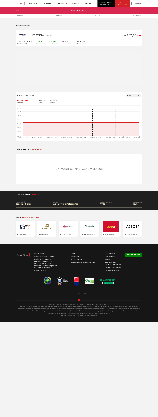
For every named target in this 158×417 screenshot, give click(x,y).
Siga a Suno (110, 256)
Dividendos (59, 16)
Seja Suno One (77, 259)
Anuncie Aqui (110, 262)
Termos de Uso (40, 270)
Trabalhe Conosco (113, 268)
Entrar (138, 3)
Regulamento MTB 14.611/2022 (83, 262)
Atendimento (110, 254)
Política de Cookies (42, 259)
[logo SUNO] (20, 3)
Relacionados (137, 16)
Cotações (19, 16)
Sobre (97, 16)
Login (73, 254)
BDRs (22, 25)
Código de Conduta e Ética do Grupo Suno (43, 262)
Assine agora (133, 255)
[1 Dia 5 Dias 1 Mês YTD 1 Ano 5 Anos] (134, 95)
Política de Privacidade (44, 256)
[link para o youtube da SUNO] (85, 293)
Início (17, 25)
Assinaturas (76, 256)
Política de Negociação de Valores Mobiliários (45, 266)
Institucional (40, 254)
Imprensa (109, 259)
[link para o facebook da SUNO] (73, 293)
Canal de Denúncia (113, 265)
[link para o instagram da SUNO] (79, 293)
